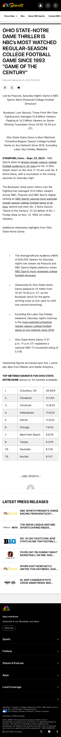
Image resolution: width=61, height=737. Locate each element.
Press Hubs (9, 16)
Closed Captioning (28, 707)
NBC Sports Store (50, 707)
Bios (23, 16)
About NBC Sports (36, 16)
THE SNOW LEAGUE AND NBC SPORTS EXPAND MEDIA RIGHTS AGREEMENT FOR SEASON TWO (38, 526)
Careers (15, 707)
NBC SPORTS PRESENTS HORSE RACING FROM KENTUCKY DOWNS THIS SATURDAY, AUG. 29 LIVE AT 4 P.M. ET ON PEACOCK (39, 512)
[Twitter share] (11, 87)
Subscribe (9, 628)
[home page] (13, 5)
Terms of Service (42, 711)
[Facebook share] (5, 87)
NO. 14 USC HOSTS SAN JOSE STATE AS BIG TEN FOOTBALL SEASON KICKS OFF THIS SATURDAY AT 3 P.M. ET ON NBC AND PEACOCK (38, 540)
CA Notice (29, 711)
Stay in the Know (10, 616)
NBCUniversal (19, 716)
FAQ (39, 707)
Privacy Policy (29, 709)
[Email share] (18, 87)
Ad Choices (17, 709)
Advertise (6, 707)
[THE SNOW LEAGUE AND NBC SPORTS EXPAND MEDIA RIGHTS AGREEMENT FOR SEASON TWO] (10, 527)
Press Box (7, 709)
